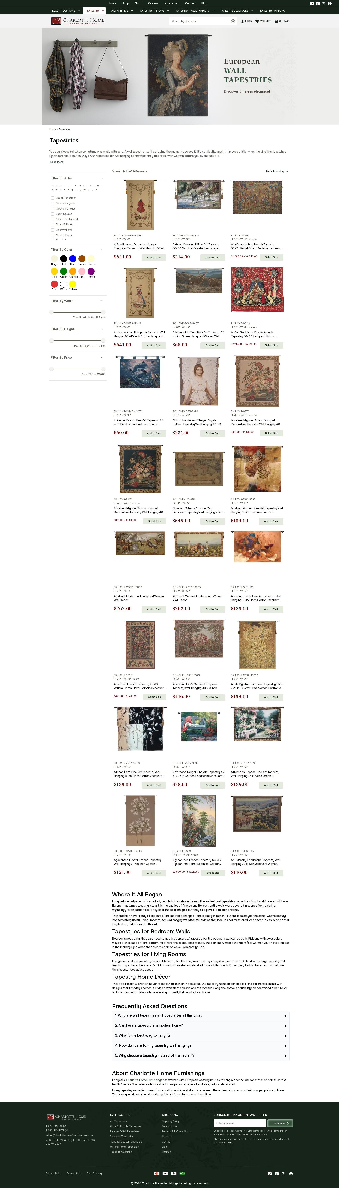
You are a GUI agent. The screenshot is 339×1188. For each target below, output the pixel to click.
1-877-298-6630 (56, 1125)
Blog (204, 3)
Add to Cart (154, 257)
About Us (167, 1136)
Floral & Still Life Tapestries (126, 1126)
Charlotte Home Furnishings (144, 1080)
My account (172, 3)
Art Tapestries (118, 1121)
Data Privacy (94, 1173)
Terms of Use (169, 1126)
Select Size (271, 257)
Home (113, 3)
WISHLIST (265, 21)
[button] (206, 56)
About (139, 3)
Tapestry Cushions (121, 1151)
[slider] (51, 312)
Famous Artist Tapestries (124, 1131)
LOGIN (248, 21)
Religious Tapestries (121, 1136)
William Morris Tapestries (124, 1146)
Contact (190, 3)
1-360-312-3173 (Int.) (58, 1130)
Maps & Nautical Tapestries (126, 1141)
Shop (125, 3)
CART (284, 21)
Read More (56, 162)
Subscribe (279, 1123)
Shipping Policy (171, 1121)
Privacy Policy (225, 1142)
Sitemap (166, 1151)
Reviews (153, 3)
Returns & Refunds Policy (176, 1131)
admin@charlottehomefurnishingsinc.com (69, 1135)
